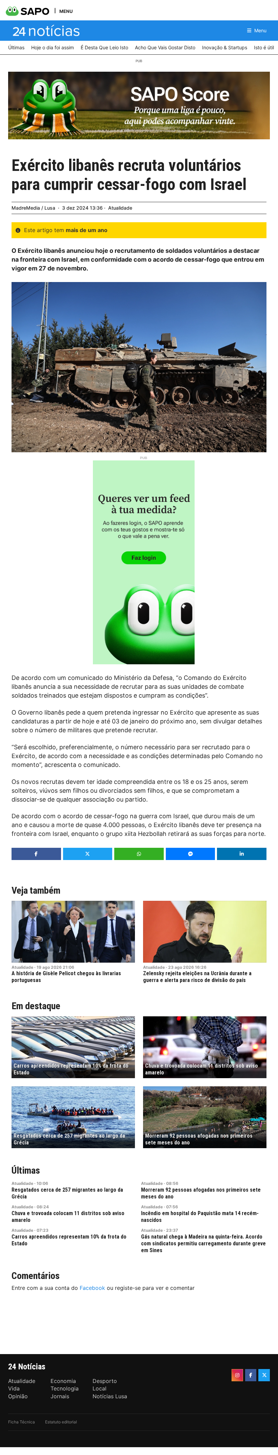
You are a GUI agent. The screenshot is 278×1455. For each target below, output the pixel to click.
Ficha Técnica (21, 1421)
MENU (66, 11)
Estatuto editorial (61, 1421)
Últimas (26, 1170)
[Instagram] (237, 1375)
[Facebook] (251, 1375)
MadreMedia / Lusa (33, 208)
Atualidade (120, 208)
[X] (264, 1375)
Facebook (92, 1287)
